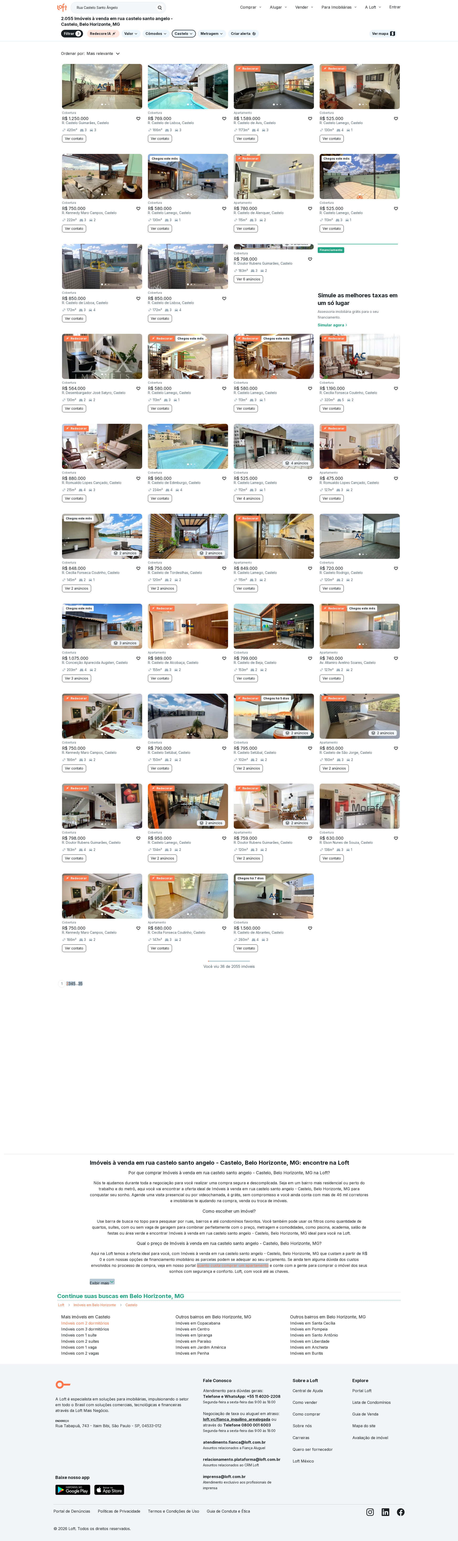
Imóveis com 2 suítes (80, 1341)
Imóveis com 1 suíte (79, 1335)
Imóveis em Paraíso (193, 1341)
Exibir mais (99, 1282)
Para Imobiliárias (337, 7)
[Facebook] (401, 1513)
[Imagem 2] (105, 104)
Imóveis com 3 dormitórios (85, 1329)
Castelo (131, 1305)
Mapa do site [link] (363, 1425)
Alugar (276, 7)
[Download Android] (72, 1491)
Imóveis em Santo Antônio (314, 1335)
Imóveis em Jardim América (201, 1347)
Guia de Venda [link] (365, 1414)
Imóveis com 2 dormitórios (85, 1323)
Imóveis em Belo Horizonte (95, 1305)
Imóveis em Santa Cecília (312, 1323)
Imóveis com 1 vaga (79, 1347)
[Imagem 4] (112, 104)
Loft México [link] (303, 1461)
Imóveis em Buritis (306, 1353)
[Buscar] (160, 7)
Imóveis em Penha (192, 1353)
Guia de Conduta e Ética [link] (228, 1511)
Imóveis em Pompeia (309, 1329)
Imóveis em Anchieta (309, 1347)
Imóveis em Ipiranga (194, 1335)
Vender (301, 7)
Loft (61, 1305)
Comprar (248, 7)
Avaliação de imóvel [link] (370, 1437)
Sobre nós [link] (302, 1425)
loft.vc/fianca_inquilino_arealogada (236, 1419)
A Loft (370, 7)
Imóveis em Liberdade (309, 1341)
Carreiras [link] (301, 1437)
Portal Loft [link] (361, 1390)
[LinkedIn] (385, 1513)
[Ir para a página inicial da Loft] (64, 7)
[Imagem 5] (115, 104)
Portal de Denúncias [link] (71, 1511)
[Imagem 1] (102, 104)
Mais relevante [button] (100, 53)
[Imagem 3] (108, 104)
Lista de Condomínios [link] (371, 1402)
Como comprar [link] (306, 1414)
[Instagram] (370, 1513)
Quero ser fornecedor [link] (313, 1449)
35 (80, 983)
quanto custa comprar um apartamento (233, 1265)
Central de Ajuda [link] (308, 1390)
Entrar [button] (395, 7)
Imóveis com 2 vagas (80, 1353)
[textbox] (118, 7)
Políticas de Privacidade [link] (119, 1511)
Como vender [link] (305, 1402)
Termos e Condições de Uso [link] (173, 1511)
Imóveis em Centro (193, 1329)
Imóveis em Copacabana (198, 1323)
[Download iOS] (109, 1491)
